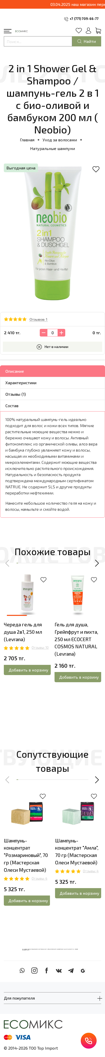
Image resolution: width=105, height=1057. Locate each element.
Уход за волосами (60, 139)
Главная (27, 139)
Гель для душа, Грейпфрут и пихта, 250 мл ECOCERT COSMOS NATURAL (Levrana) (76, 639)
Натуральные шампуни (52, 148)
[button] (7, 563)
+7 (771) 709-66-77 (84, 19)
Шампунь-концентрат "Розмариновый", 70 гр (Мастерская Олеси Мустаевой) (26, 855)
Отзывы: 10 (40, 647)
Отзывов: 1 (38, 319)
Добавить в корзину (28, 669)
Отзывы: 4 (39, 878)
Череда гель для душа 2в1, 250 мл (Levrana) (23, 631)
